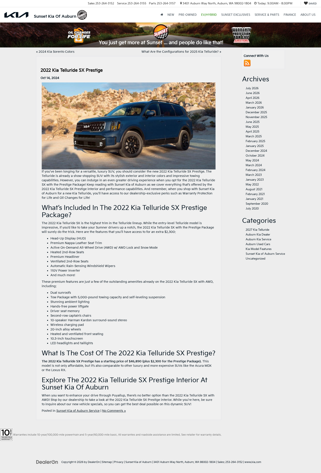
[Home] (161, 15)
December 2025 (256, 112)
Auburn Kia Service (258, 239)
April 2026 (252, 98)
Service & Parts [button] (267, 15)
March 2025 (254, 136)
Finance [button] (290, 15)
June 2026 (253, 93)
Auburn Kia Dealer (258, 234)
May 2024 (252, 160)
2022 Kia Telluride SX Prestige (72, 70)
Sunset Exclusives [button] (235, 15)
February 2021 (255, 194)
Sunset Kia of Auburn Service (78, 411)
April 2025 (252, 131)
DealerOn (94, 462)
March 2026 (254, 103)
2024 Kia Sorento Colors (56, 52)
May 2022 (252, 184)
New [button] (170, 15)
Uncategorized (255, 258)
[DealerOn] (47, 462)
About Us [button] (308, 15)
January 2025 (255, 146)
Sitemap (107, 462)
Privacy (118, 462)
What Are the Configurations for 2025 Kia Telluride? (180, 52)
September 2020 (257, 204)
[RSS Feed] (247, 63)
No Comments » (114, 411)
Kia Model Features (258, 249)
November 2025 (256, 117)
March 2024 (254, 165)
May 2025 (252, 127)
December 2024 (256, 151)
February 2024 (255, 170)
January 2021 (254, 199)
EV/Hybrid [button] (209, 15)
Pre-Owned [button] (188, 15)
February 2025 (255, 141)
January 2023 (255, 180)
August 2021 (254, 189)
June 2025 (253, 122)
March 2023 (254, 175)
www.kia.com (253, 462)
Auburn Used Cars (258, 244)
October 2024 (255, 155)
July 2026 (252, 88)
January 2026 (255, 107)
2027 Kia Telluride (257, 230)
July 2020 (252, 208)
